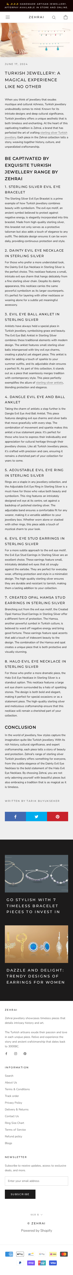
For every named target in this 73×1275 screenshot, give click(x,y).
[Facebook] (6, 1053)
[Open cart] (65, 17)
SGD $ (35, 1214)
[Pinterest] (25, 1053)
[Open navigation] (8, 17)
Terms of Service (15, 1130)
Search (9, 1076)
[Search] (54, 17)
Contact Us (12, 1116)
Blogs (8, 1143)
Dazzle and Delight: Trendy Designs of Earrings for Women (35, 976)
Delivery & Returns (17, 1109)
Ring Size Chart (14, 1123)
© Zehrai (36, 1223)
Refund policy (13, 1136)
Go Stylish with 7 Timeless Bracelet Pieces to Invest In (33, 906)
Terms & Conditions (17, 1089)
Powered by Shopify (36, 1230)
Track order (12, 1096)
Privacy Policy (13, 1103)
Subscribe (20, 1194)
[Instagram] (15, 1053)
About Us (11, 1082)
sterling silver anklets (49, 383)
